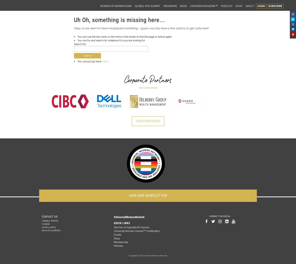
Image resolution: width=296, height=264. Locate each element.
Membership (121, 242)
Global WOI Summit (147, 6)
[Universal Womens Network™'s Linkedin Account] (293, 29)
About (249, 6)
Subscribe (275, 6)
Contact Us (50, 216)
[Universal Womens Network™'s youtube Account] (293, 34)
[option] (70, 101)
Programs (170, 6)
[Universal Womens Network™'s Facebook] (293, 14)
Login (261, 6)
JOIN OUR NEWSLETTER (148, 195)
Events (117, 234)
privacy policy (49, 227)
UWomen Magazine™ (204, 6)
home (105, 61)
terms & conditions (51, 230)
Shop (239, 6)
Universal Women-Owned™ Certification (137, 231)
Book (183, 6)
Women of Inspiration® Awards (131, 227)
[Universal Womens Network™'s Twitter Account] (293, 19)
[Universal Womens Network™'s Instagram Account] (293, 24)
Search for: (80, 44)
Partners (118, 245)
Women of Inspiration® (116, 6)
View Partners (148, 121)
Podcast (226, 6)
